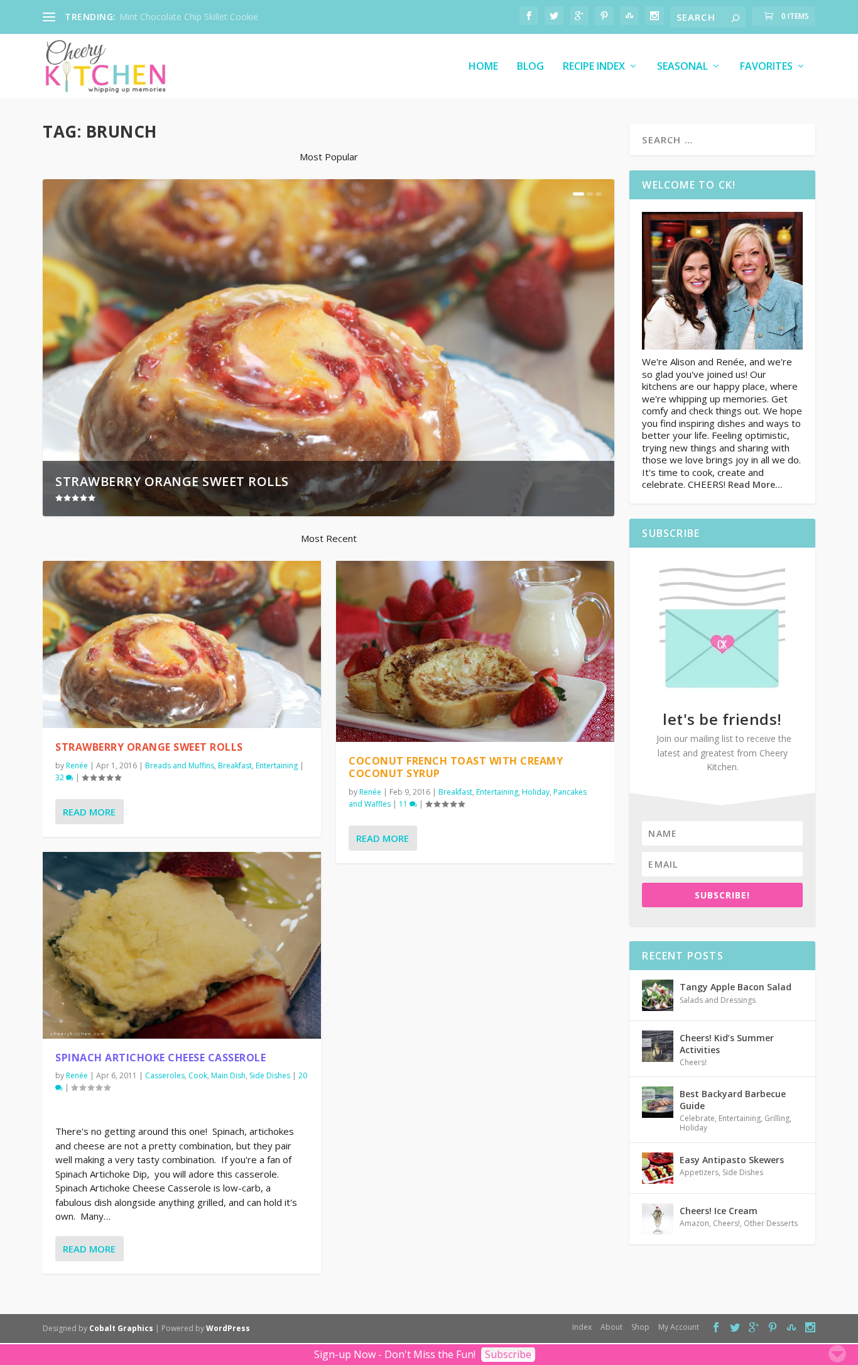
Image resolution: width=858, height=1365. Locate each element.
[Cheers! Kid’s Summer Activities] (657, 1046)
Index (582, 1327)
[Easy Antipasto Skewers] (657, 1168)
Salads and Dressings (718, 1000)
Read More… (755, 484)
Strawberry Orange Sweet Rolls (172, 481)
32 (60, 777)
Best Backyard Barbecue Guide (733, 1099)
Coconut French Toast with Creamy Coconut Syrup (456, 767)
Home (483, 67)
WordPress (228, 1328)
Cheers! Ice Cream (719, 1211)
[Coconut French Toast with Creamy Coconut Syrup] (475, 651)
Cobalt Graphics (121, 1328)
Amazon (694, 1223)
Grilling (777, 1118)
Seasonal (682, 67)
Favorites (766, 67)
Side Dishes (269, 1075)
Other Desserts (771, 1223)
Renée (77, 765)
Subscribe (508, 1354)
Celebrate (697, 1118)
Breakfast (235, 765)
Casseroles (165, 1075)
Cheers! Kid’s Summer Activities (727, 1043)
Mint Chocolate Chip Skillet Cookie (188, 17)
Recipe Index (594, 67)
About (611, 1327)
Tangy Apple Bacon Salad (735, 987)
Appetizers (699, 1172)
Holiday (536, 792)
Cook (197, 1075)
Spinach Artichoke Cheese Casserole (160, 1057)
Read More (89, 811)
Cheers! (693, 1062)
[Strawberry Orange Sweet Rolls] (182, 644)
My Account (678, 1327)
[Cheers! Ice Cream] (657, 1219)
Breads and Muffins (179, 765)
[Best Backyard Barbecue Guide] (657, 1102)
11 (404, 804)
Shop (640, 1327)
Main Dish (228, 1075)
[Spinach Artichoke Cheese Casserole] (182, 945)
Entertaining (277, 765)
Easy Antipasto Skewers (732, 1160)
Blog (530, 67)
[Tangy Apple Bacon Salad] (657, 995)
